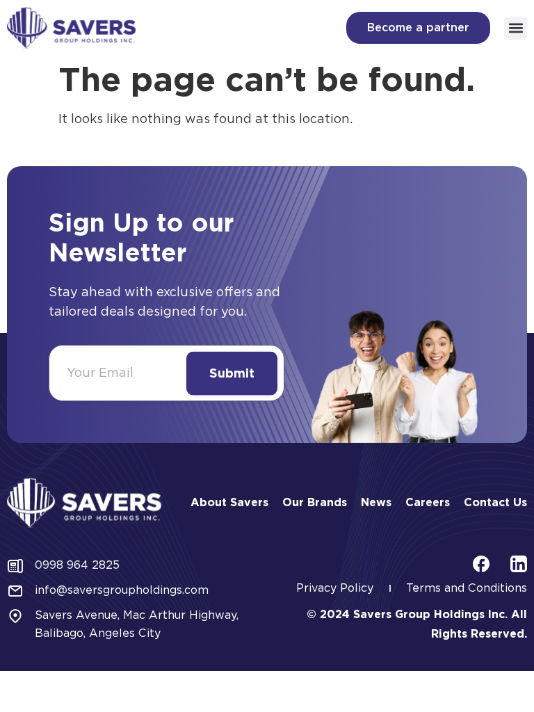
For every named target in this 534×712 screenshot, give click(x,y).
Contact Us (495, 502)
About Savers (229, 502)
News (376, 502)
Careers (427, 502)
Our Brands (314, 502)
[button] (515, 28)
